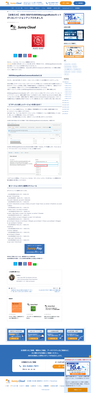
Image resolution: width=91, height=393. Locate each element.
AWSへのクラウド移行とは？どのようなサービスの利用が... (51, 317)
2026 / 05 (68, 89)
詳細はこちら (77, 389)
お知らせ (37, 8)
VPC (79, 71)
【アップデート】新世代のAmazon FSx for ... (33, 317)
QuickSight (68, 66)
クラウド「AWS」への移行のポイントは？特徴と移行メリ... (16, 317)
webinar (67, 71)
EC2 (74, 64)
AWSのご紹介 (57, 8)
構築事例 (49, 8)
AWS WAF (9, 64)
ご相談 (64, 366)
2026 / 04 (68, 91)
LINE (35, 56)
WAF (66, 74)
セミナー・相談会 (28, 8)
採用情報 (77, 8)
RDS (75, 66)
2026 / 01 (68, 98)
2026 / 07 (68, 85)
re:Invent (67, 64)
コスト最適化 (68, 69)
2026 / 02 (68, 96)
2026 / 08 (68, 83)
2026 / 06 (68, 87)
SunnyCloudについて (67, 8)
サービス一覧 (19, 8)
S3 (73, 71)
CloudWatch (77, 69)
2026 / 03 (68, 94)
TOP (12, 8)
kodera (18, 275)
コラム (43, 8)
